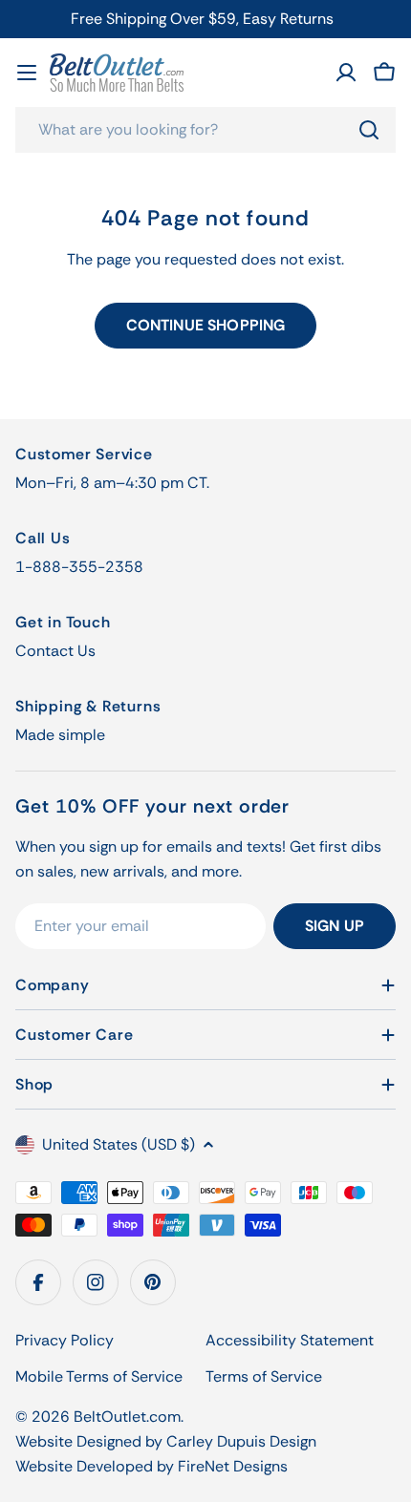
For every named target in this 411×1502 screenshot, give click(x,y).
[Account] (346, 72)
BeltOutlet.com (127, 1417)
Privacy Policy (64, 1340)
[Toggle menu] (26, 72)
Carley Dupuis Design (241, 1441)
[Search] (368, 129)
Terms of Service (264, 1376)
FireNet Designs (233, 1466)
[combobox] (205, 130)
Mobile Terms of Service (99, 1376)
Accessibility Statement (290, 1340)
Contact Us (55, 651)
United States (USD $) (118, 1144)
